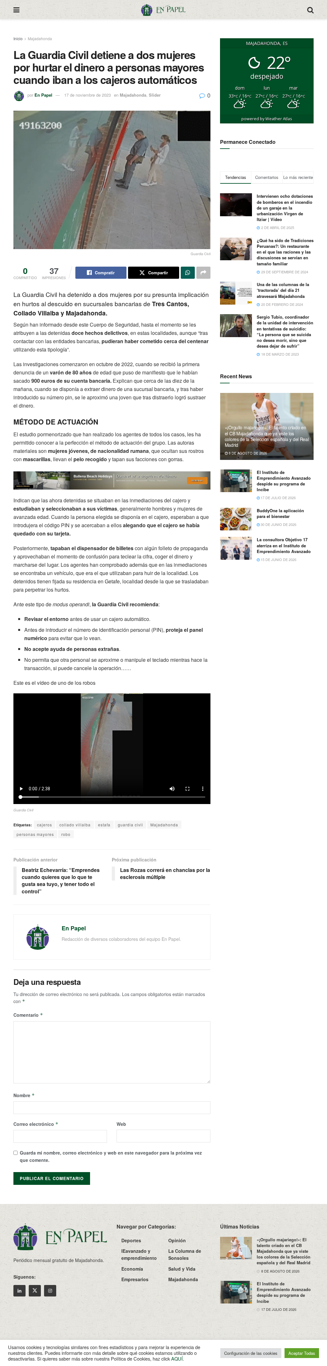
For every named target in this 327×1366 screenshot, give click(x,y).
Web (121, 1124)
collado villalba (75, 824)
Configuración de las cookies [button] (251, 1353)
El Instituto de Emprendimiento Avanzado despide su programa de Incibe (284, 481)
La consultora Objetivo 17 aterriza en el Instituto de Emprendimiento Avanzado (284, 545)
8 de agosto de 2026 (247, 452)
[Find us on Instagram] (50, 1290)
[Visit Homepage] (163, 9)
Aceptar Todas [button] (301, 1353)
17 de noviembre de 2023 (87, 95)
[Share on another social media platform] (203, 273)
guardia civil (130, 824)
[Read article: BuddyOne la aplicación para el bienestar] (236, 519)
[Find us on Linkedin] (19, 1290)
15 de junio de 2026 (278, 559)
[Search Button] (310, 9)
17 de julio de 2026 (278, 497)
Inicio (18, 38)
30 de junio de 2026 (278, 524)
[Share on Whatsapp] (188, 273)
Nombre (24, 1095)
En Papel (43, 95)
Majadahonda (40, 38)
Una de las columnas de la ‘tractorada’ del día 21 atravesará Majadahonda (283, 290)
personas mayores (35, 834)
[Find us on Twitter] (35, 1290)
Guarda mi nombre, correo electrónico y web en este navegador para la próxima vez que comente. (111, 1156)
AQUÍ (177, 1358)
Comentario (28, 1015)
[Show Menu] (16, 9)
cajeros (44, 824)
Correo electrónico (35, 1124)
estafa (104, 824)
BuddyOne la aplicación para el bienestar (280, 513)
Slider (155, 95)
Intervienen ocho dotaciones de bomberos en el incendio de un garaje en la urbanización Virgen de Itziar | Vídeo (285, 207)
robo (66, 834)
